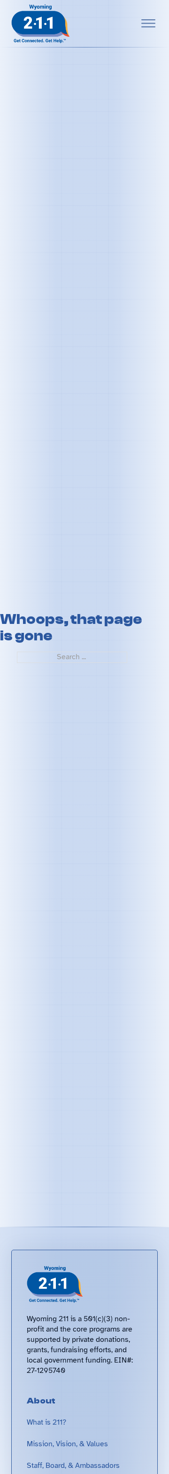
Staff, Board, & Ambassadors (73, 1465)
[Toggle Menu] (148, 23)
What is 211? (46, 1422)
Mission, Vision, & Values (67, 1444)
